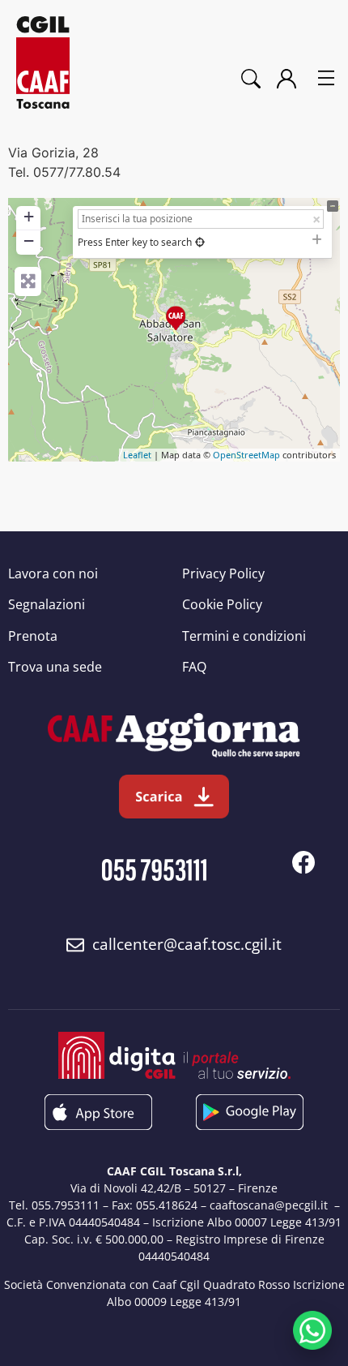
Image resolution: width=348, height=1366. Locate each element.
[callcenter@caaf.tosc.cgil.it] (75, 945)
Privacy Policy (223, 573)
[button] (326, 79)
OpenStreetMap (246, 455)
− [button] (28, 240)
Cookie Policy (222, 604)
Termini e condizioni (244, 636)
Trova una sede (55, 667)
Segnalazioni (46, 604)
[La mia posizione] (200, 242)
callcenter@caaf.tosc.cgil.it (187, 944)
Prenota (32, 636)
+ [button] (28, 216)
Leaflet (137, 455)
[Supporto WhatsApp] (312, 1330)
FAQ (194, 667)
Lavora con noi (53, 573)
